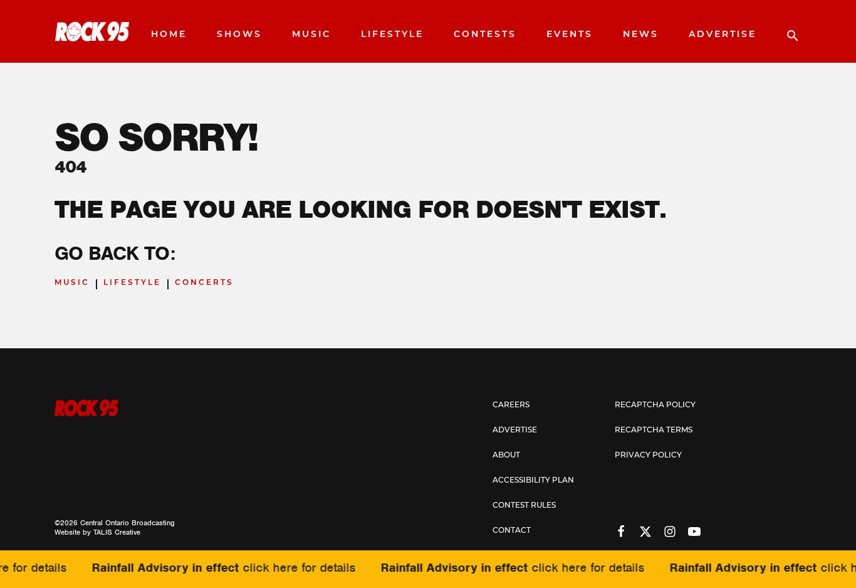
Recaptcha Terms (653, 430)
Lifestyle (392, 35)
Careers (511, 405)
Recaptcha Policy (655, 405)
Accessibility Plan (533, 480)
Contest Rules (524, 506)
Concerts (204, 283)
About (506, 455)
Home (169, 35)
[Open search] (786, 31)
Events (569, 35)
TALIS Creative (116, 532)
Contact (512, 531)
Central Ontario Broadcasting (127, 523)
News (641, 35)
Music (311, 35)
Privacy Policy (648, 455)
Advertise (722, 35)
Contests (485, 35)
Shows (239, 35)
